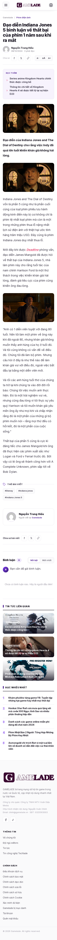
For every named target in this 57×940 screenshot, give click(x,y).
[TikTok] (13, 820)
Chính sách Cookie (12, 897)
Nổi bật (34, 560)
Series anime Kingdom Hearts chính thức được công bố (30, 80)
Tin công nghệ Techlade (15, 853)
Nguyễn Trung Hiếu (22, 48)
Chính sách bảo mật (13, 876)
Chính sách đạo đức (13, 882)
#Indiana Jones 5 (13, 497)
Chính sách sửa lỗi (12, 887)
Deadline (32, 249)
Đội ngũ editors (10, 842)
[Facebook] (14, 58)
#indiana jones (25, 491)
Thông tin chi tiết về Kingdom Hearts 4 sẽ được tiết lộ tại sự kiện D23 (29, 90)
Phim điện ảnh (23, 17)
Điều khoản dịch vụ (12, 871)
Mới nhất (46, 560)
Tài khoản (8, 913)
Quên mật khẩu (10, 918)
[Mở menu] (6, 5)
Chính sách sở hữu (12, 892)
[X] (21, 58)
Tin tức (6, 848)
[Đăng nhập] (51, 5)
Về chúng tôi (9, 837)
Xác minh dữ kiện (11, 903)
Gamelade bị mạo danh (14, 908)
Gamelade (8, 17)
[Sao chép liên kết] (28, 58)
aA (43, 58)
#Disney (9, 491)
